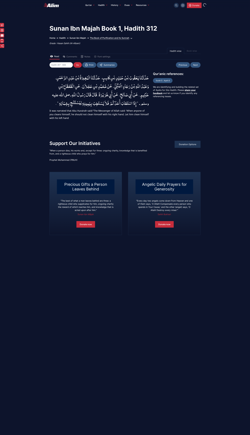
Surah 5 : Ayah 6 (163, 80)
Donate (195, 5)
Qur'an (88, 5)
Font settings (104, 56)
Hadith (101, 5)
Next (195, 65)
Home (52, 38)
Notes (87, 56)
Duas (127, 5)
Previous (183, 65)
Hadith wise (175, 51)
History (114, 5)
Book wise (192, 51)
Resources (141, 5)
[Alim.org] (52, 5)
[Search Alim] (176, 5)
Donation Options (187, 144)
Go (77, 65)
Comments (71, 56)
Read (56, 56)
